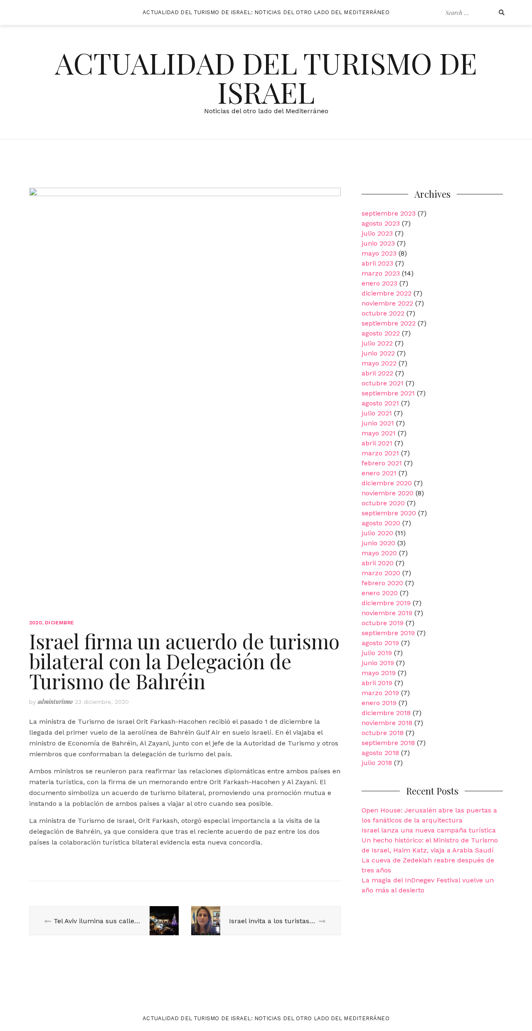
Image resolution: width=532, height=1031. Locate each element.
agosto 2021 (380, 403)
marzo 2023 (381, 273)
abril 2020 (378, 563)
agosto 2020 (381, 523)
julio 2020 (377, 533)
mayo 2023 (379, 253)
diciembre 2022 (386, 293)
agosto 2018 (380, 753)
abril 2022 (377, 373)
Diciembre (59, 623)
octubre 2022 (383, 313)
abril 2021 (377, 443)
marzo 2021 (380, 453)
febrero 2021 (382, 463)
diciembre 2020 (387, 483)
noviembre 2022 (387, 303)
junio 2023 (378, 243)
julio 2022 (377, 343)
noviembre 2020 (388, 493)
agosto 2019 (380, 643)
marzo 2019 (380, 693)
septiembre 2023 (389, 213)
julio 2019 (377, 653)
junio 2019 (378, 663)
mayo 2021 (379, 433)
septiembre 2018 (388, 743)
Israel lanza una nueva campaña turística (429, 830)
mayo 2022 (379, 363)
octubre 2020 (383, 503)
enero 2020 (380, 593)
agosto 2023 (381, 223)
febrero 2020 (382, 583)
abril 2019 (377, 683)
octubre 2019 (383, 623)
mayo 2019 (379, 673)
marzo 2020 (381, 573)
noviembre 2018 (387, 723)
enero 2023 (379, 283)
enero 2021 (379, 473)
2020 (35, 623)
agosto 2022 (381, 333)
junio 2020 (378, 543)
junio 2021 (378, 423)
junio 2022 (378, 353)
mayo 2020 (379, 553)
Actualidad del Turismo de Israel (266, 77)
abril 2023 (377, 263)
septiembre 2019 (388, 633)
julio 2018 (377, 763)
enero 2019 (379, 703)
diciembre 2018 (386, 713)
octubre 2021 (383, 383)
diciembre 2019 (386, 603)
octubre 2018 (383, 733)
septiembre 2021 (388, 393)
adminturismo (55, 702)
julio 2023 (377, 233)
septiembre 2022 (389, 323)
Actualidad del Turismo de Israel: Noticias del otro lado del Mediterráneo (266, 12)
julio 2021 (377, 413)
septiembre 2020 (389, 513)
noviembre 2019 (387, 613)
